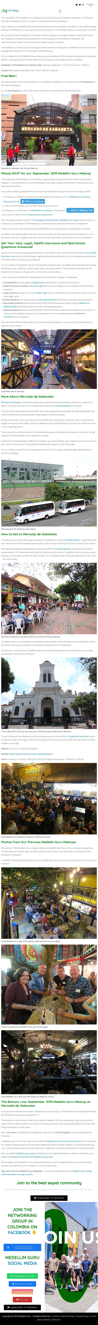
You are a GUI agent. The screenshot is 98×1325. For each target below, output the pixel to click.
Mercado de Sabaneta (11, 402)
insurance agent (37, 286)
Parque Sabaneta (62, 406)
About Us (57, 1319)
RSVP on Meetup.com (82, 210)
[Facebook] (77, 5)
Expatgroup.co (38, 282)
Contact (55, 1316)
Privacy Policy (82, 1316)
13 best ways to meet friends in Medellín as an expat (55, 220)
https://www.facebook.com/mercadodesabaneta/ (31, 754)
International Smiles (47, 299)
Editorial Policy (67, 1316)
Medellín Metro (73, 540)
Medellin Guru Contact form (40, 214)
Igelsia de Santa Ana (79, 736)
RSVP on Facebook (34, 201)
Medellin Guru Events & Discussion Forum (65, 1141)
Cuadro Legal (41, 293)
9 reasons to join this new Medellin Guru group (31, 1157)
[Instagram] (83, 5)
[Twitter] (80, 5)
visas (87, 253)
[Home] (9, 11)
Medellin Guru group (42, 210)
